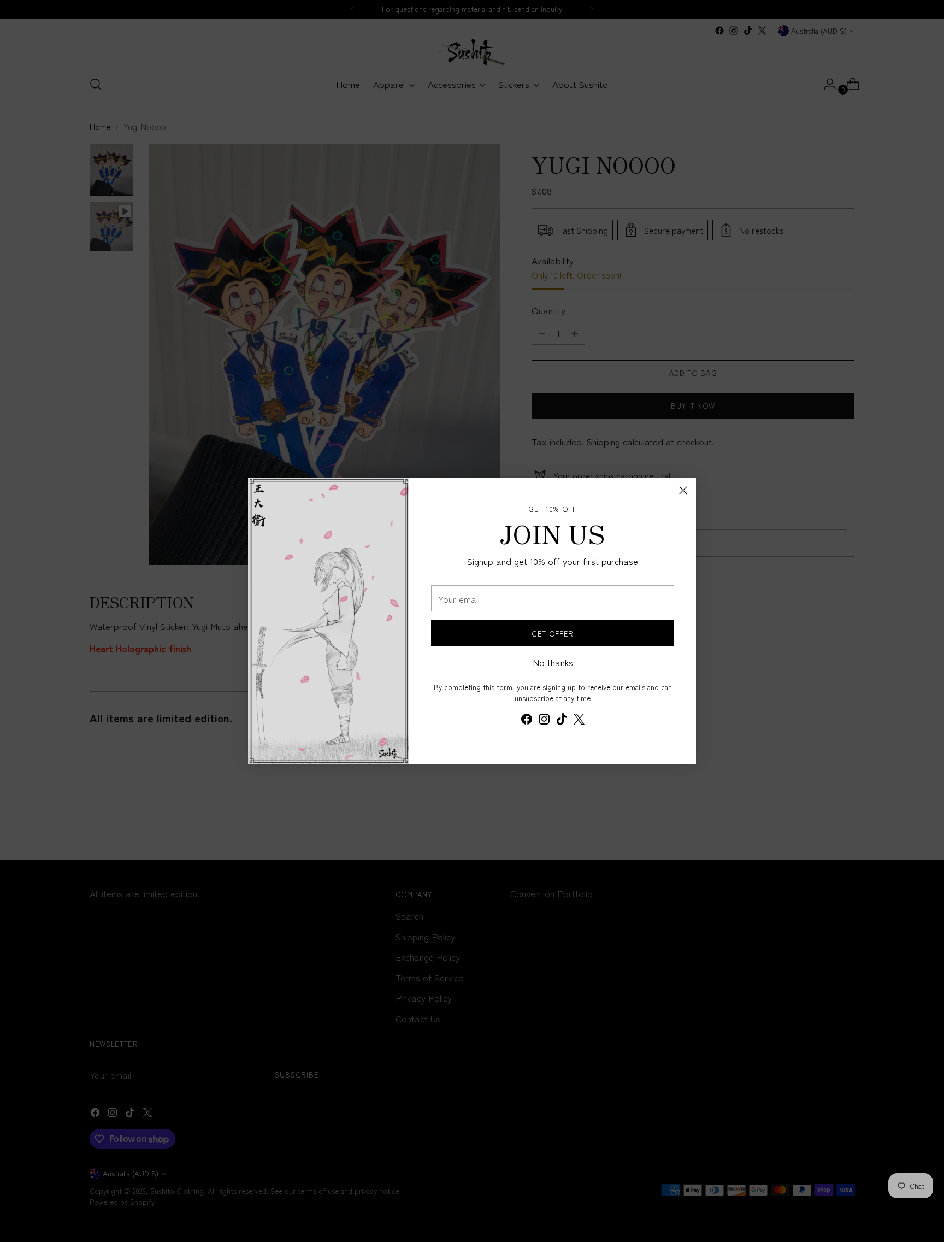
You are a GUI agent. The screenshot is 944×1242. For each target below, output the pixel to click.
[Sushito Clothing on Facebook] (526, 721)
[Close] (683, 490)
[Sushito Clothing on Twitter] (579, 721)
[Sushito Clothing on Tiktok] (561, 721)
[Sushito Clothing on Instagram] (544, 721)
